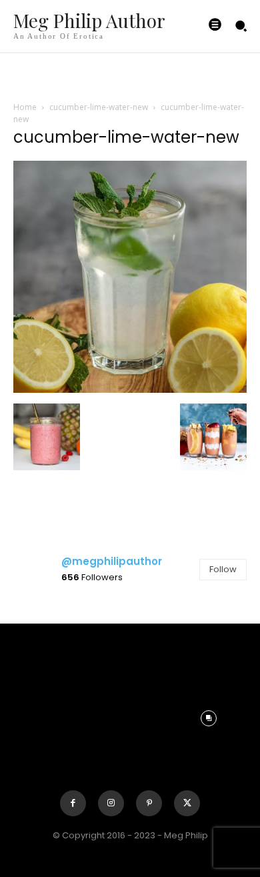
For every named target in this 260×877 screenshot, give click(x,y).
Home (25, 107)
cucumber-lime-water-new (98, 107)
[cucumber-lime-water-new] (130, 389)
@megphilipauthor (111, 561)
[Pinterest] (149, 803)
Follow (223, 569)
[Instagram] (111, 803)
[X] (187, 803)
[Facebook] (73, 803)
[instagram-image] (51, 638)
